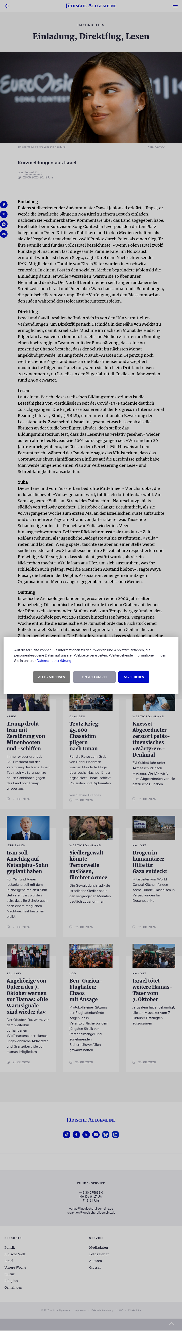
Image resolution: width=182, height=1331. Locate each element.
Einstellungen (94, 677)
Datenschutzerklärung (54, 660)
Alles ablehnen (51, 677)
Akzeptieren (134, 677)
